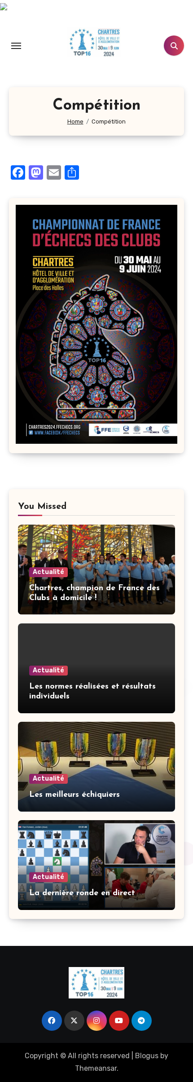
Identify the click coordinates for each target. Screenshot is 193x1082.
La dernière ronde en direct (82, 893)
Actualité (48, 572)
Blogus (146, 1055)
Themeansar (96, 1068)
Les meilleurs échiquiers (74, 795)
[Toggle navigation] (16, 45)
